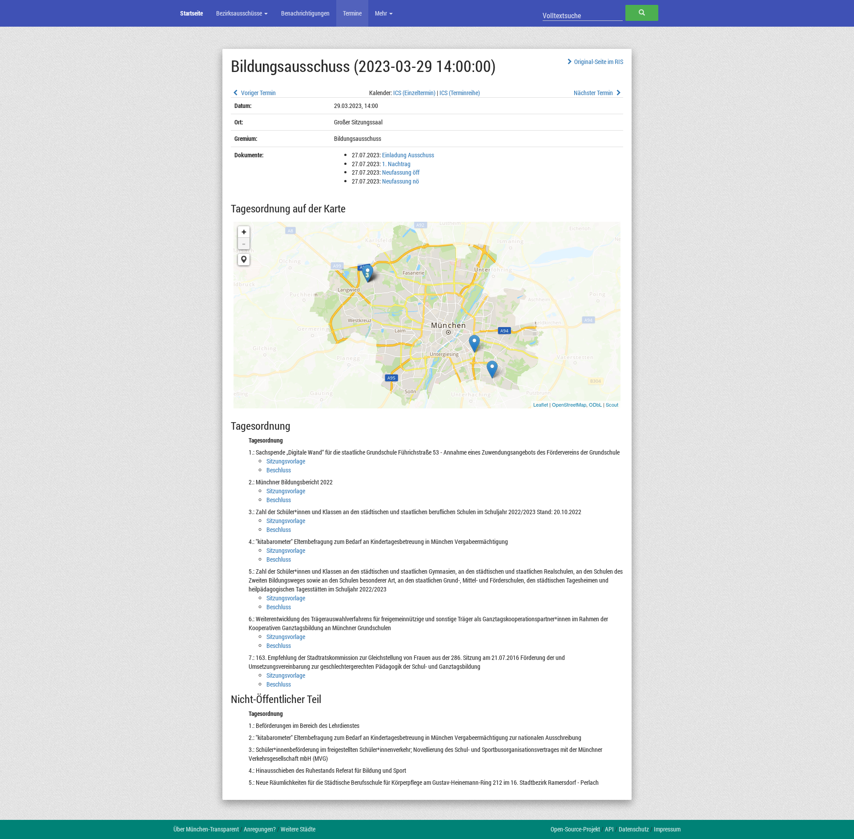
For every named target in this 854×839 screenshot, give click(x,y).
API (609, 829)
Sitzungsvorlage (285, 461)
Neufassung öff (400, 172)
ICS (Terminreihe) (459, 92)
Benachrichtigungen (305, 13)
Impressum (667, 829)
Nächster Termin (594, 92)
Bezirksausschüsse (239, 13)
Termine (352, 13)
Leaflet (540, 404)
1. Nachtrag (396, 164)
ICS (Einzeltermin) (414, 92)
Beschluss (278, 470)
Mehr (381, 13)
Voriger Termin (258, 92)
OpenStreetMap (569, 404)
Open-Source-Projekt (575, 829)
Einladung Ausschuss (408, 155)
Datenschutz (634, 829)
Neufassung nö (400, 181)
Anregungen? (260, 829)
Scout (612, 404)
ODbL (595, 404)
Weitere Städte (298, 829)
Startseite (191, 13)
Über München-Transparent (206, 829)
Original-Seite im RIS (598, 61)
